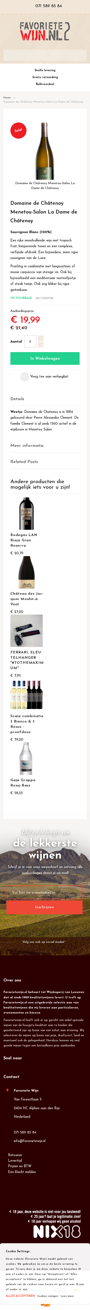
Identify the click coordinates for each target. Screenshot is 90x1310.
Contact (11, 1077)
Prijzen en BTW (19, 1166)
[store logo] (45, 31)
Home (7, 97)
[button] (44, 376)
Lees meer (67, 1296)
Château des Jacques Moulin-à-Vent (26, 599)
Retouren (15, 1155)
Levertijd (15, 1161)
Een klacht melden (22, 1172)
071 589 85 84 (25, 1132)
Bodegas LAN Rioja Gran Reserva (23, 540)
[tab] (45, 399)
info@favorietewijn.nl (29, 1141)
